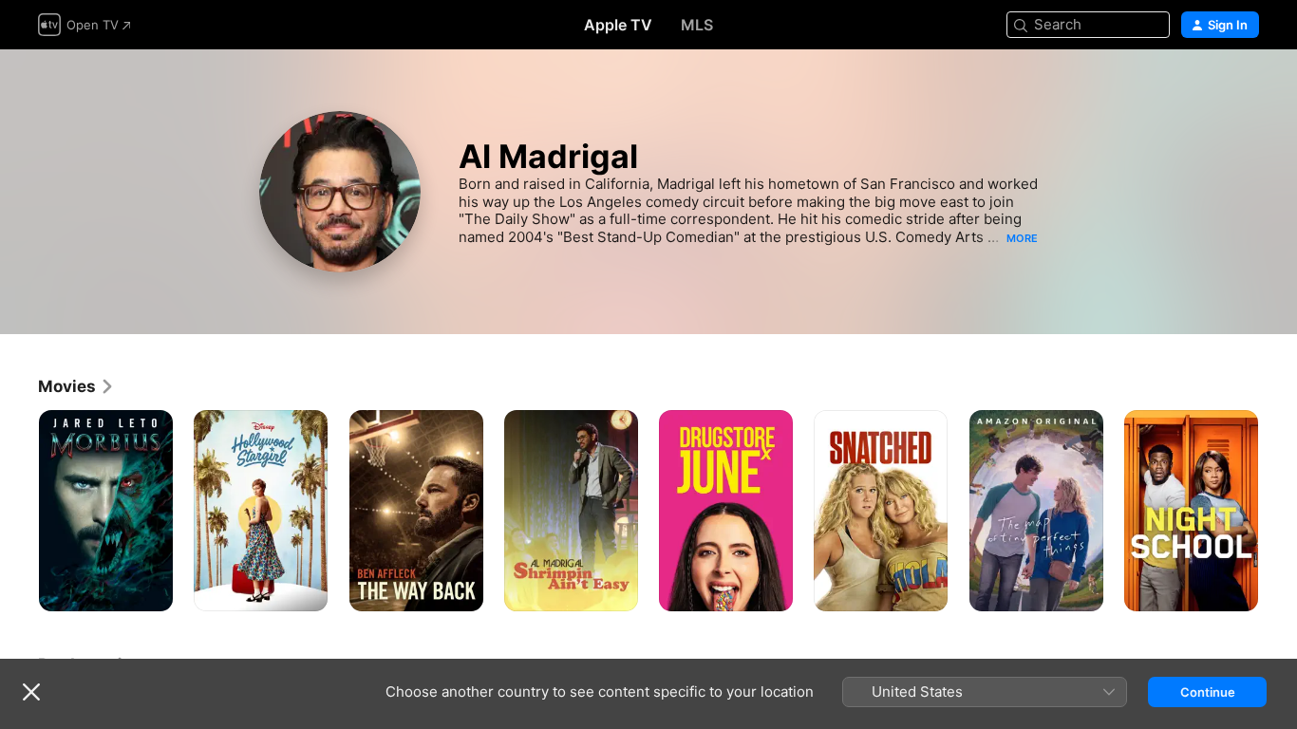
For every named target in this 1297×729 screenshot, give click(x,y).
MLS (697, 24)
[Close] (31, 692)
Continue (1207, 692)
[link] (76, 386)
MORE (1022, 238)
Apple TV (618, 24)
